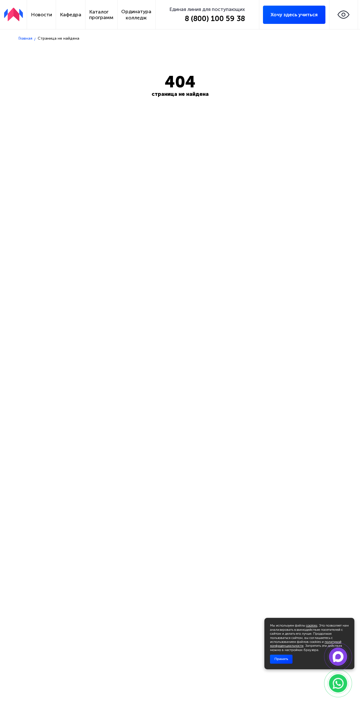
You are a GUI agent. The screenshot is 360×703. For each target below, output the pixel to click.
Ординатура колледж (136, 14)
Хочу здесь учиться (294, 15)
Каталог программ (101, 15)
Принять (281, 659)
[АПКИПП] (13, 14)
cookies (311, 625)
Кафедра (70, 15)
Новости (41, 15)
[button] (343, 14)
